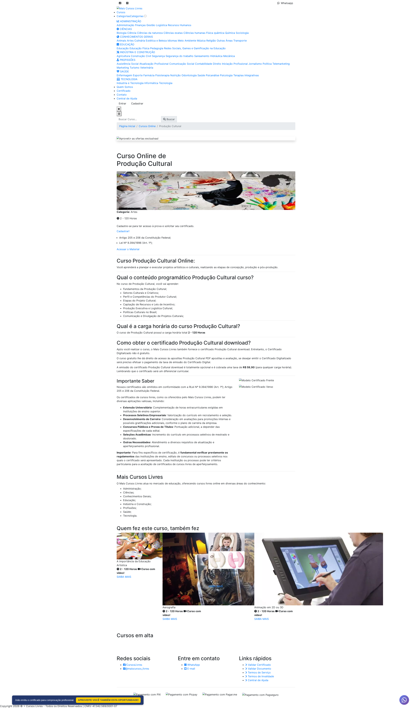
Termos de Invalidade (260, 676)
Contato (122, 94)
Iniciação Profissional (235, 63)
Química (230, 32)
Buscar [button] (170, 119)
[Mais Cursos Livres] (129, 8)
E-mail (191, 668)
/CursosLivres (133, 664)
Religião (211, 40)
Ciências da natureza (150, 32)
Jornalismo (255, 63)
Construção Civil (141, 56)
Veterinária (146, 67)
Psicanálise (212, 75)
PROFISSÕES (127, 59)
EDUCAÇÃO (126, 44)
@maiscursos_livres (137, 668)
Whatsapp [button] (287, 3)
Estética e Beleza (156, 40)
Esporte (138, 75)
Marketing (123, 67)
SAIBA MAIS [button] (124, 576)
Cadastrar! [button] (123, 231)
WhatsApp (193, 664)
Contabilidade (203, 63)
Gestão (150, 25)
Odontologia (189, 75)
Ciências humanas (194, 32)
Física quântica (215, 32)
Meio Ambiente (187, 40)
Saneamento (201, 56)
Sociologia (242, 32)
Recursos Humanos (179, 25)
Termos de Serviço (259, 672)
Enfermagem (124, 75)
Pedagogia (156, 48)
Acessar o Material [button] (128, 249)
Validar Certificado (259, 664)
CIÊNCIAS (125, 29)
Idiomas (172, 40)
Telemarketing (281, 63)
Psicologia (226, 75)
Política (267, 63)
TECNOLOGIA (128, 79)
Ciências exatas (173, 32)
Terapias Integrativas (246, 75)
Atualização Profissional (154, 63)
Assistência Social (128, 63)
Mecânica (229, 56)
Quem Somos (125, 86)
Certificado (124, 90)
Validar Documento (259, 668)
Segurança (158, 56)
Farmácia (148, 75)
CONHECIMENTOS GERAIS (136, 36)
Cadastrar (137, 103)
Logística (161, 25)
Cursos (121, 12)
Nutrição (175, 75)
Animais (121, 40)
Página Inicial (127, 126)
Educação (123, 48)
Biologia (121, 32)
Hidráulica (216, 56)
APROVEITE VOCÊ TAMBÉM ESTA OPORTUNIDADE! (108, 700)
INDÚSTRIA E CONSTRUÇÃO (137, 52)
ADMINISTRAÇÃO (130, 21)
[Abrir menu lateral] (119, 113)
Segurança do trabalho (179, 56)
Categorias (123, 16)
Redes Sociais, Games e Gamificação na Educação (195, 48)
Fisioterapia (162, 75)
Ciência (131, 32)
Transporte (240, 40)
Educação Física (139, 48)
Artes (130, 40)
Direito (217, 63)
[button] (120, 3)
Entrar (122, 103)
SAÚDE (124, 71)
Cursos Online (147, 126)
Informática (151, 83)
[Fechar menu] (119, 108)
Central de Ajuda (127, 98)
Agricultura (123, 56)
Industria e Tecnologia (130, 83)
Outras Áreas (225, 40)
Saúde (201, 75)
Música (201, 40)
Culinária (139, 40)
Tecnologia (165, 83)
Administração (125, 25)
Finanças (140, 25)
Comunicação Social (181, 63)
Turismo (134, 67)
